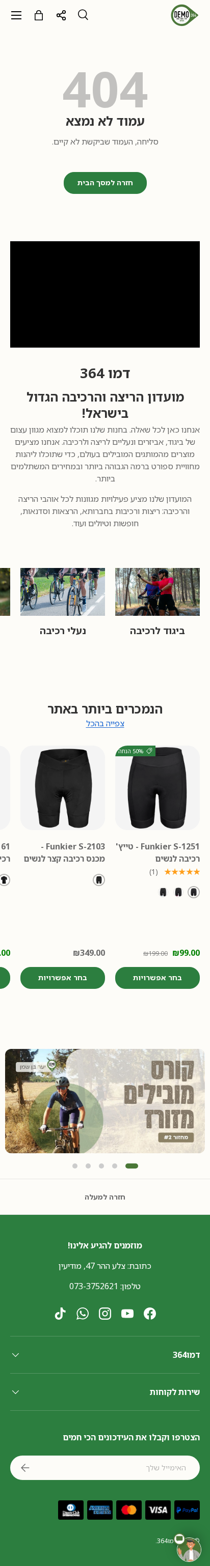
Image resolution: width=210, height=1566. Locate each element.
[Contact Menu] (189, 1549)
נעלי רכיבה (63, 630)
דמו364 (167, 1540)
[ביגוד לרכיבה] (157, 591)
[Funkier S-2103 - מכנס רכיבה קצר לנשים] (62, 788)
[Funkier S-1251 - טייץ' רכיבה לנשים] (157, 788)
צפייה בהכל (105, 723)
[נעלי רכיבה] (62, 591)
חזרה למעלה (105, 1197)
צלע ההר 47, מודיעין (92, 1265)
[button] (74, 1166)
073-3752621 (93, 1286)
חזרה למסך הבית (105, 182)
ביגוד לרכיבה (157, 630)
